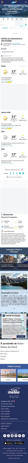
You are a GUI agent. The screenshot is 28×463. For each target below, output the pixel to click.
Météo (1, 5)
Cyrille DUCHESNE (15, 43)
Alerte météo (5, 409)
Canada (5, 5)
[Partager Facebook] (14, 173)
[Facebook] (4, 435)
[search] (25, 2)
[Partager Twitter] (17, 173)
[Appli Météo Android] (19, 443)
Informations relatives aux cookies (15, 450)
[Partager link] (10, 173)
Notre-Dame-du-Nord (14, 5)
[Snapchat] (12, 435)
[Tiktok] (23, 435)
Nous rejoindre (5, 414)
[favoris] (25, 10)
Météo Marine (5, 426)
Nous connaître (5, 411)
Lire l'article (21, 336)
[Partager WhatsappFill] (23, 173)
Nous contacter (5, 416)
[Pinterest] (19, 435)
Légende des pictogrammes (9, 419)
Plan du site (22, 448)
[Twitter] (8, 435)
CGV (17, 448)
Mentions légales (7, 448)
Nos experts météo (6, 404)
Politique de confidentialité (9, 453)
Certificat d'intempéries (8, 406)
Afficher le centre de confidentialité (15, 455)
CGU (13, 448)
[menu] (2, 2)
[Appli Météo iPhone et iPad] (9, 443)
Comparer (22, 27)
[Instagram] (15, 435)
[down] (14, 308)
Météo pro (4, 429)
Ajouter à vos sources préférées (15, 177)
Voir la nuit (22, 66)
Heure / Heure (13, 27)
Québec (8, 5)
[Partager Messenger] (20, 173)
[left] (1, 21)
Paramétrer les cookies (21, 453)
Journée (5, 27)
